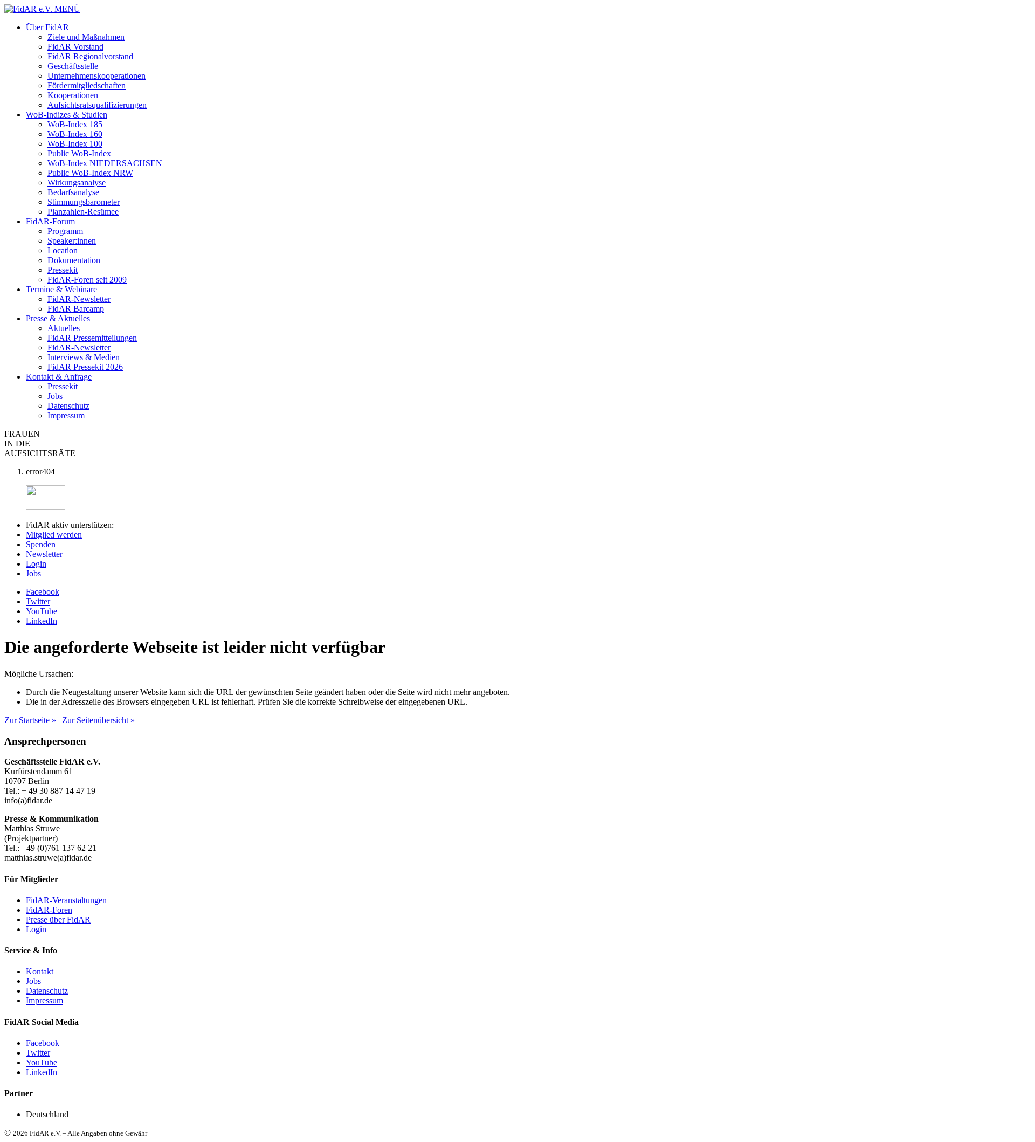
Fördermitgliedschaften (86, 85)
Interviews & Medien (83, 357)
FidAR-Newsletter (79, 299)
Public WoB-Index (79, 153)
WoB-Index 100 (74, 143)
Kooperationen (72, 95)
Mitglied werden (54, 534)
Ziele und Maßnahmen (86, 37)
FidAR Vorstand (75, 46)
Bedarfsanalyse (73, 192)
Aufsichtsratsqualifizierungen (97, 104)
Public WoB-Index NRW (90, 172)
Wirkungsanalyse (76, 182)
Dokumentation (73, 260)
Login (36, 563)
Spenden (41, 544)
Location (62, 250)
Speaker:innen (71, 240)
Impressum (66, 415)
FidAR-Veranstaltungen (66, 900)
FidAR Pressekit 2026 (85, 367)
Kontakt (39, 971)
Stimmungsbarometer (83, 202)
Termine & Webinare (61, 289)
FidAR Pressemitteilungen (92, 337)
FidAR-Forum (50, 221)
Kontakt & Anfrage (59, 376)
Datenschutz (68, 405)
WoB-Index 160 (74, 134)
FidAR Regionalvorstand (90, 56)
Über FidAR (47, 27)
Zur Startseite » (30, 720)
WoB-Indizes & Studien (66, 114)
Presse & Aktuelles (58, 318)
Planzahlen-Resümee (83, 211)
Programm (65, 231)
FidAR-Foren (49, 909)
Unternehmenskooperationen (96, 75)
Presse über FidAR (58, 919)
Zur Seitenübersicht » (98, 720)
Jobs (55, 396)
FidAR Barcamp (75, 308)
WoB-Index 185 (74, 124)
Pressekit (62, 269)
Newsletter (44, 554)
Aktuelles (63, 328)
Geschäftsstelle (72, 66)
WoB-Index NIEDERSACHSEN (104, 163)
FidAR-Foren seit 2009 (87, 279)
